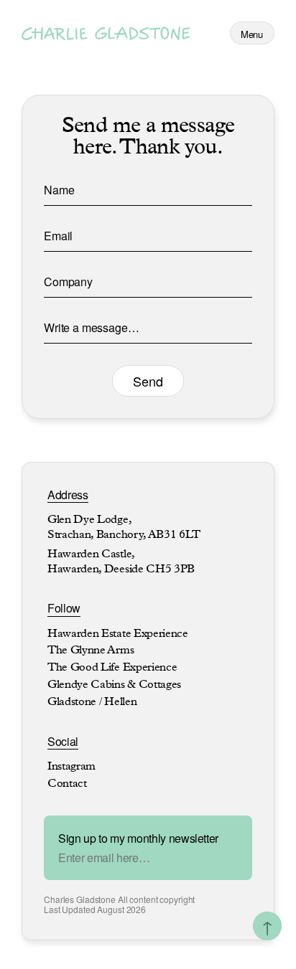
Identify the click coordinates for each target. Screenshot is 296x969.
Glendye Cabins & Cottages (114, 685)
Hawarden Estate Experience (117, 635)
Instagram (71, 767)
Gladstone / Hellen (92, 703)
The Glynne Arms (90, 651)
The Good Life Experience (112, 668)
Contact (67, 784)
